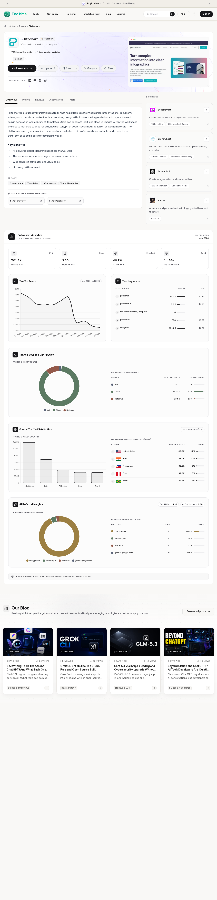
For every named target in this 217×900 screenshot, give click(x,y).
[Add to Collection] (76, 68)
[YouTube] (35, 80)
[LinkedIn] (30, 80)
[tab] (11, 100)
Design (22, 26)
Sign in (206, 13)
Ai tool (12, 26)
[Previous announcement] (7, 4)
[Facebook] (40, 80)
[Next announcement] (210, 4)
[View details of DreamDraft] (179, 116)
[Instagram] (45, 80)
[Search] (172, 14)
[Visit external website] (206, 110)
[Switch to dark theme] (195, 14)
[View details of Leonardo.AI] (179, 178)
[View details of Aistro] (179, 209)
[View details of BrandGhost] (179, 147)
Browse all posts (196, 611)
